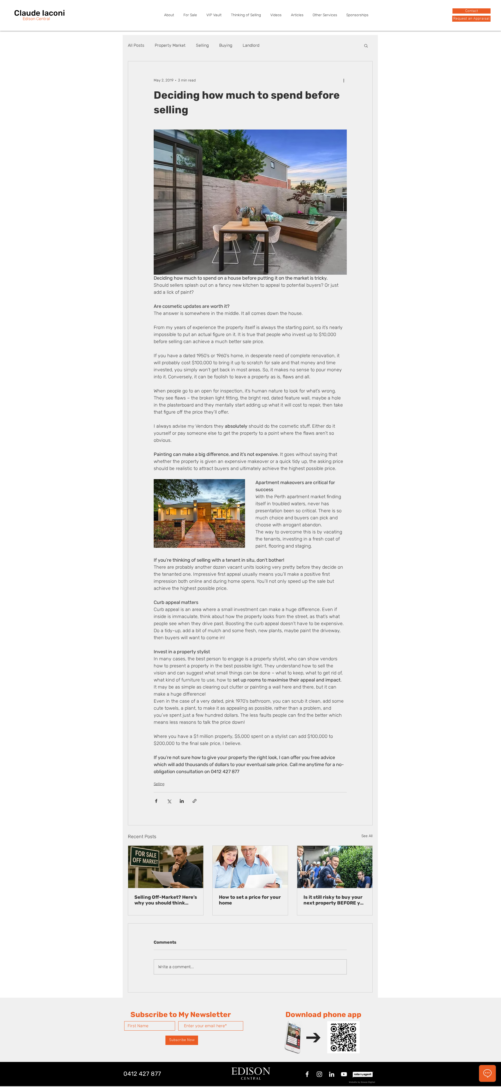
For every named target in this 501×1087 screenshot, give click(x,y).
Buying (225, 45)
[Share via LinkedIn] (181, 800)
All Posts (136, 45)
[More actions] (344, 80)
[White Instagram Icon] (319, 1074)
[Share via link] (194, 800)
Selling (202, 45)
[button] (471, 19)
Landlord (251, 45)
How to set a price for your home (250, 900)
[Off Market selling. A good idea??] (165, 867)
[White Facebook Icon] (307, 1074)
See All (367, 836)
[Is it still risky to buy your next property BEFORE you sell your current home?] (334, 867)
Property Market (170, 45)
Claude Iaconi (39, 13)
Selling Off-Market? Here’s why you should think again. (165, 900)
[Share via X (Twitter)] (168, 800)
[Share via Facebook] (156, 800)
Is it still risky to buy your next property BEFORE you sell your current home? (334, 900)
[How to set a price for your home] (250, 867)
